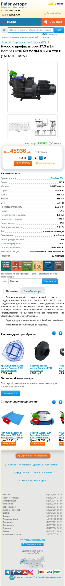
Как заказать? (52, 464)
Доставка (38, 464)
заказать (24, 163)
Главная (12, 464)
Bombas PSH (57, 178)
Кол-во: (22, 158)
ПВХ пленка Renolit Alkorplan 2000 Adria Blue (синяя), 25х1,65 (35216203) (12, 436)
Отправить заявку (33, 544)
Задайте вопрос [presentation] (33, 291)
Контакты (47, 472)
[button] (41, 158)
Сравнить (56, 143)
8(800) (11, 15)
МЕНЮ (11, 21)
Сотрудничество (22, 472)
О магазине (25, 464)
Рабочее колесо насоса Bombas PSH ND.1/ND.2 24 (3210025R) (41, 369)
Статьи (36, 472)
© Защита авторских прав (33, 480)
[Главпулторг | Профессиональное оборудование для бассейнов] (14, 6)
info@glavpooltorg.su (36, 539)
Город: (4, 281)
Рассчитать (50, 281)
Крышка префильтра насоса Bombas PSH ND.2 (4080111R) (12, 368)
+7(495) (10, 10)
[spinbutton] (35, 158)
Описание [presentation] (12, 291)
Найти (59, 30)
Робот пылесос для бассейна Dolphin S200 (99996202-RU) (40, 435)
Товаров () (55, 22)
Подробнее (8, 444)
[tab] (12, 290)
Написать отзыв (10, 393)
